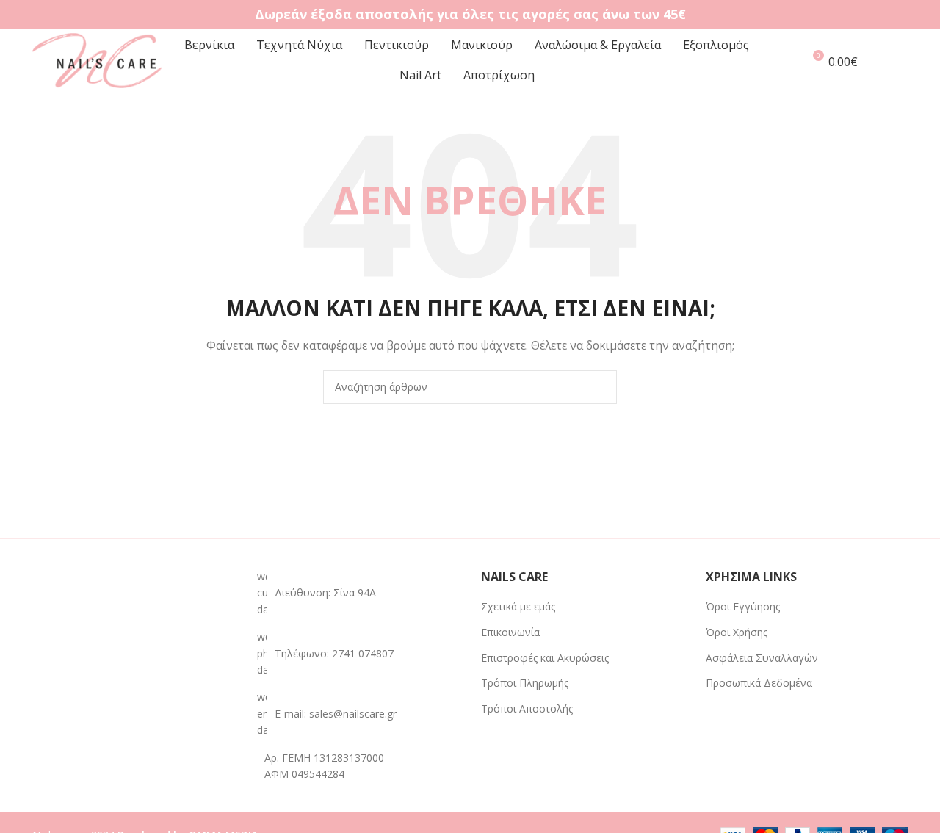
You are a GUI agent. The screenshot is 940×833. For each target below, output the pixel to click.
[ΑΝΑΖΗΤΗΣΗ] (600, 387)
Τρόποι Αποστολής (527, 708)
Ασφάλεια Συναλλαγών (762, 658)
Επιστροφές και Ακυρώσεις (545, 658)
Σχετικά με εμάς (518, 606)
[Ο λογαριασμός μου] (785, 61)
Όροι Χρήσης (736, 632)
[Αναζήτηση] (903, 61)
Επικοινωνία (510, 632)
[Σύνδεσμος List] (358, 653)
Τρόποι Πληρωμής (524, 683)
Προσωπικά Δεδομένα (759, 683)
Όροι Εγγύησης (743, 606)
